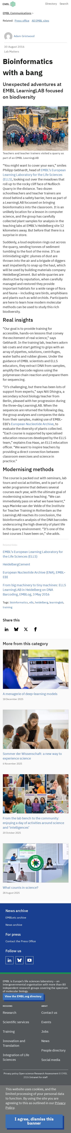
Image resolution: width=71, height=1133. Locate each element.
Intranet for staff (38, 1077)
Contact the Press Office (21, 941)
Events (46, 1022)
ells (31, 602)
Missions (7, 1006)
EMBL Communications (17, 13)
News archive (14, 925)
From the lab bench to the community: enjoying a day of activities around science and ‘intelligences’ (33, 823)
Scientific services (16, 1022)
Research (9, 1012)
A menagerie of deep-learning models (30, 694)
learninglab (56, 602)
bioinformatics (19, 602)
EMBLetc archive (16, 917)
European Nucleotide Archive (32, 424)
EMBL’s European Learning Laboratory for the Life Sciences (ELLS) (34, 175)
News (45, 1041)
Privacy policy (11, 1073)
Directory (51, 4)
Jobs (44, 1031)
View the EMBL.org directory (23, 996)
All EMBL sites (40, 21)
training (7, 607)
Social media (50, 1060)
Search (64, 4)
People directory (53, 1050)
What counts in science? (20, 887)
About (44, 1006)
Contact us (49, 1012)
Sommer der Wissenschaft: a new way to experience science (32, 756)
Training (9, 1031)
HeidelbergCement (16, 564)
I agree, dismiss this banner (34, 1121)
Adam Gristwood (24, 36)
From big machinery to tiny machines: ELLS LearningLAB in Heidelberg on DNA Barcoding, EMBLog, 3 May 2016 (34, 590)
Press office (22, 21)
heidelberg (41, 602)
